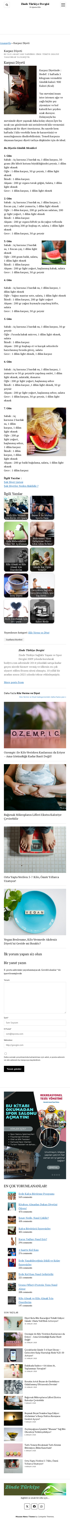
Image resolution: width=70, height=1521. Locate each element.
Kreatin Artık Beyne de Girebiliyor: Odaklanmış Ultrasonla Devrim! (42, 1383)
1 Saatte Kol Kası (29, 1250)
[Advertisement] (35, 20)
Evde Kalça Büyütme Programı (36, 1193)
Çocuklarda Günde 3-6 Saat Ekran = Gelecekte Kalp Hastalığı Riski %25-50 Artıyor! (44, 1352)
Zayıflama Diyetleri (14, 639)
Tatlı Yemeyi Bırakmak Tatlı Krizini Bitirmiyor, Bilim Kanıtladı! (43, 1446)
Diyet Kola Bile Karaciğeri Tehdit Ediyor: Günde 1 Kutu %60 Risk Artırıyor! (45, 1319)
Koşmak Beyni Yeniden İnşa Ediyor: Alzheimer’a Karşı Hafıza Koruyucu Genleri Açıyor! (42, 1416)
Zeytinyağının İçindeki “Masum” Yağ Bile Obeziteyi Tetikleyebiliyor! (45, 1430)
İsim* (6, 1017)
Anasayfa (5, 43)
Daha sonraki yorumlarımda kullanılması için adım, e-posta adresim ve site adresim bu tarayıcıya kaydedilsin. (34, 1058)
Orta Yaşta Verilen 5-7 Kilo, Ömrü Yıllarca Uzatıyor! (31, 879)
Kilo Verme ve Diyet (38, 632)
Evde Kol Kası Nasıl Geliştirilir (36, 1274)
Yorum (7, 980)
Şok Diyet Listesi (13, 482)
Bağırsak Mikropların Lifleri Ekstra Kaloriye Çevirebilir (33, 816)
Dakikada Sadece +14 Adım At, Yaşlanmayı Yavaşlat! (40, 1367)
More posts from (14, 682)
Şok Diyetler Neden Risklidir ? (21, 486)
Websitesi (8, 1040)
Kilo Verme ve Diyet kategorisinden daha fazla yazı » (42, 697)
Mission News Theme (25, 1516)
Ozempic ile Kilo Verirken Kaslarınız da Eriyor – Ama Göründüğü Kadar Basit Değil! (34, 754)
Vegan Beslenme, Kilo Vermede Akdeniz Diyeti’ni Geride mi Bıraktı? (30, 941)
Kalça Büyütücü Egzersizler (35, 1228)
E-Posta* (7, 1029)
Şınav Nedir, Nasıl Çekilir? (34, 1218)
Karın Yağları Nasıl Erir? (33, 1239)
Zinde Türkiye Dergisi (35, 4)
